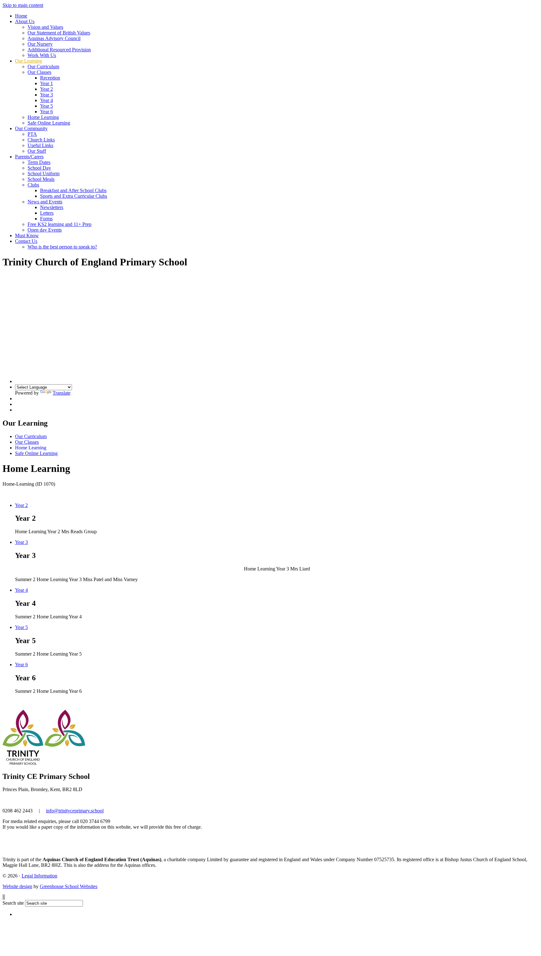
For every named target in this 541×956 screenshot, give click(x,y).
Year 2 (46, 89)
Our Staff (37, 151)
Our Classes (39, 72)
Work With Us (42, 55)
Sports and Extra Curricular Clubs (73, 196)
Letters (47, 213)
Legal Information (39, 875)
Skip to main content (23, 5)
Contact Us (26, 241)
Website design (17, 886)
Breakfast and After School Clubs (73, 190)
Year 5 (46, 106)
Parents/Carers (29, 156)
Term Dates (39, 162)
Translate (61, 393)
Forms (46, 218)
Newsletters (51, 207)
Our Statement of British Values (59, 32)
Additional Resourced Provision (59, 49)
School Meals (41, 179)
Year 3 (46, 94)
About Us (24, 21)
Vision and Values (45, 27)
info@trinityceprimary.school (75, 810)
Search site (13, 903)
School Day (39, 168)
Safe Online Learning (49, 122)
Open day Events (45, 230)
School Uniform (43, 173)
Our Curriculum (43, 66)
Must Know (27, 235)
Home (21, 15)
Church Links (41, 139)
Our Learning (28, 61)
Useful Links (40, 145)
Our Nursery (40, 44)
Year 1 (46, 83)
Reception (50, 77)
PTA (32, 134)
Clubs (33, 184)
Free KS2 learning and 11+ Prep (59, 224)
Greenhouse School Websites (68, 886)
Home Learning (43, 117)
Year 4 (46, 100)
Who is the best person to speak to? (62, 246)
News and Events (45, 201)
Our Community (31, 128)
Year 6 (46, 111)
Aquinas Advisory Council (54, 38)
